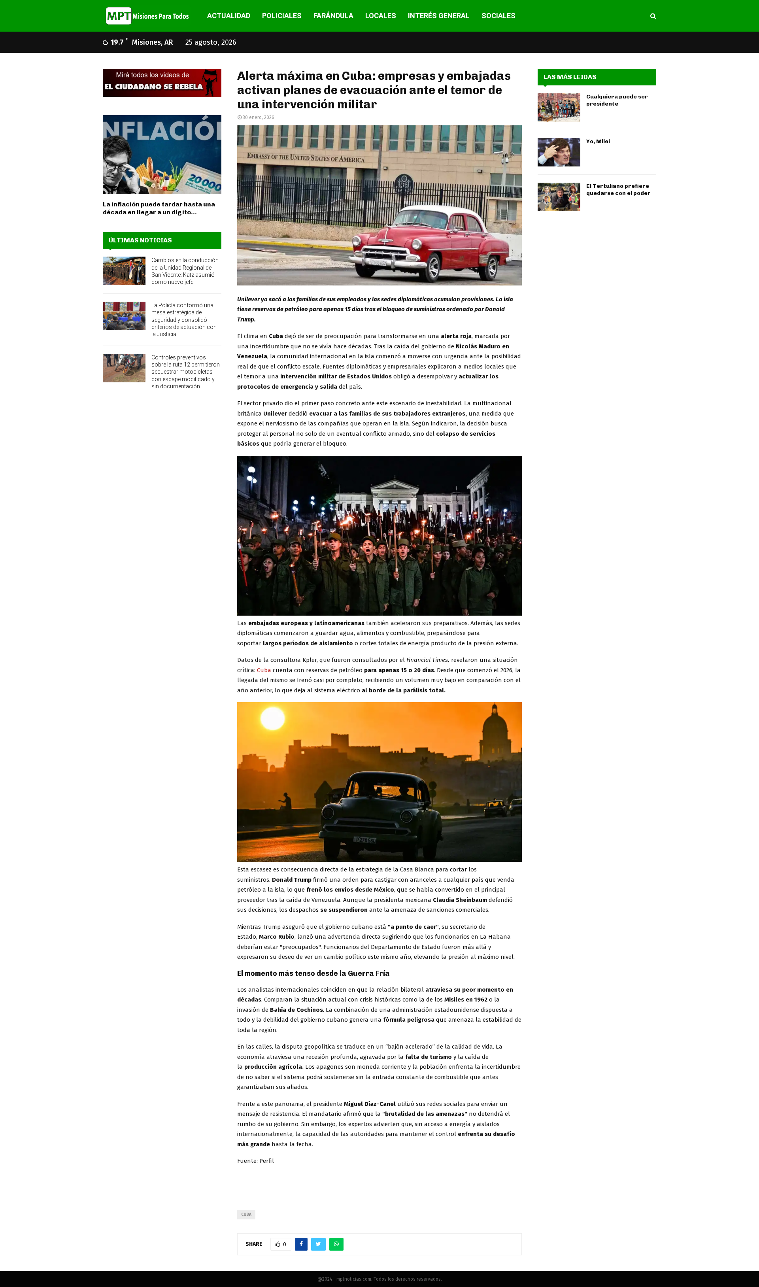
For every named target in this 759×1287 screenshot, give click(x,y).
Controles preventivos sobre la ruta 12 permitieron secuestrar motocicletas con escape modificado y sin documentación (185, 371)
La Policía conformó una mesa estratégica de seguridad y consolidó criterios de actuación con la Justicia (184, 319)
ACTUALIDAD (228, 15)
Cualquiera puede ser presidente (617, 100)
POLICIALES (282, 15)
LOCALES (380, 15)
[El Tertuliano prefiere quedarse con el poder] (559, 197)
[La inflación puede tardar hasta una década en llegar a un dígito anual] (162, 154)
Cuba (265, 670)
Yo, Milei (598, 141)
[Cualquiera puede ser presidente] (559, 107)
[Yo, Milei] (559, 152)
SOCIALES (498, 15)
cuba (246, 1214)
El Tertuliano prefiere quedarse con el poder (618, 190)
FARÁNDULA (333, 15)
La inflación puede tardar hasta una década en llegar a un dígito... (159, 208)
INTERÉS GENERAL (439, 15)
